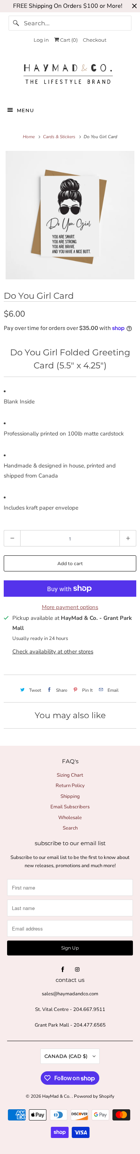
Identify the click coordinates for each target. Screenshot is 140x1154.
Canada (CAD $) (66, 1056)
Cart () (68, 40)
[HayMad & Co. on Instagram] (77, 969)
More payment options (70, 607)
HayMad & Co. (57, 1096)
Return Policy (70, 785)
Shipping (70, 796)
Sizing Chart (70, 775)
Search (70, 828)
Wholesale (70, 817)
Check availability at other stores (52, 651)
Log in (41, 40)
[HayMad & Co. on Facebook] (63, 969)
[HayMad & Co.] (70, 75)
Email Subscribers (70, 806)
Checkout (94, 40)
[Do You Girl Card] (70, 215)
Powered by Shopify (94, 1096)
